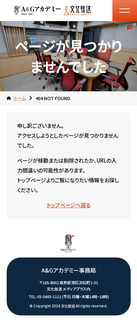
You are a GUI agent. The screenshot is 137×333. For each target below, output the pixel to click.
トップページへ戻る (69, 205)
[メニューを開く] (124, 10)
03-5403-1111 (49, 296)
